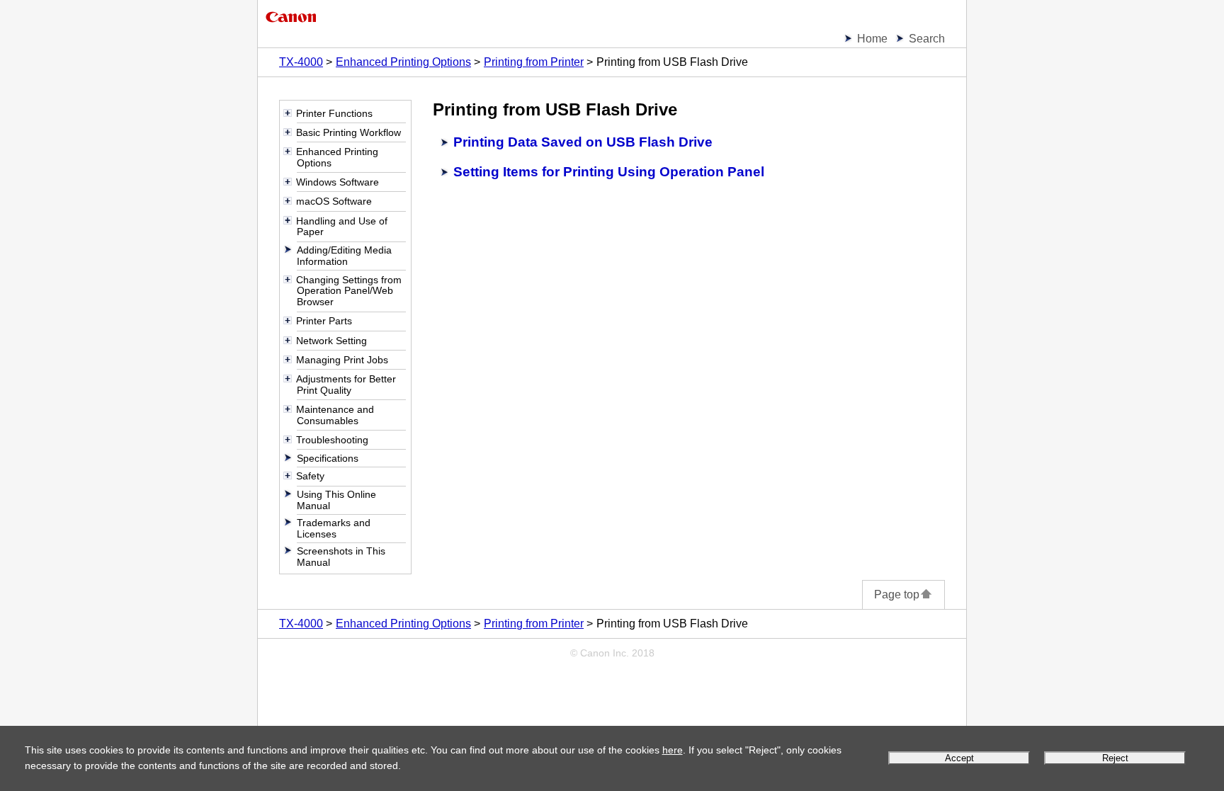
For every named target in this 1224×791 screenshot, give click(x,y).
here (672, 750)
